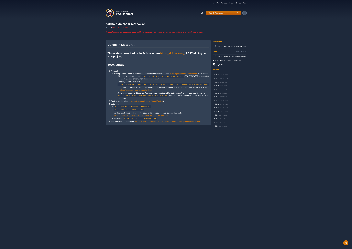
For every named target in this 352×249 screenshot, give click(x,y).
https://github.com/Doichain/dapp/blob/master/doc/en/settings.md (141, 115)
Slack (244, 3)
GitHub (238, 3)
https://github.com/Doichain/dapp (183, 74)
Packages (224, 3)
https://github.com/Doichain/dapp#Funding (146, 101)
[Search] (202, 13)
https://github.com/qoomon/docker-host (136, 90)
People (231, 3)
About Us (216, 3)
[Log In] (244, 13)
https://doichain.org (172, 53)
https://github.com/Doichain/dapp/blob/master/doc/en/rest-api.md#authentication (167, 121)
